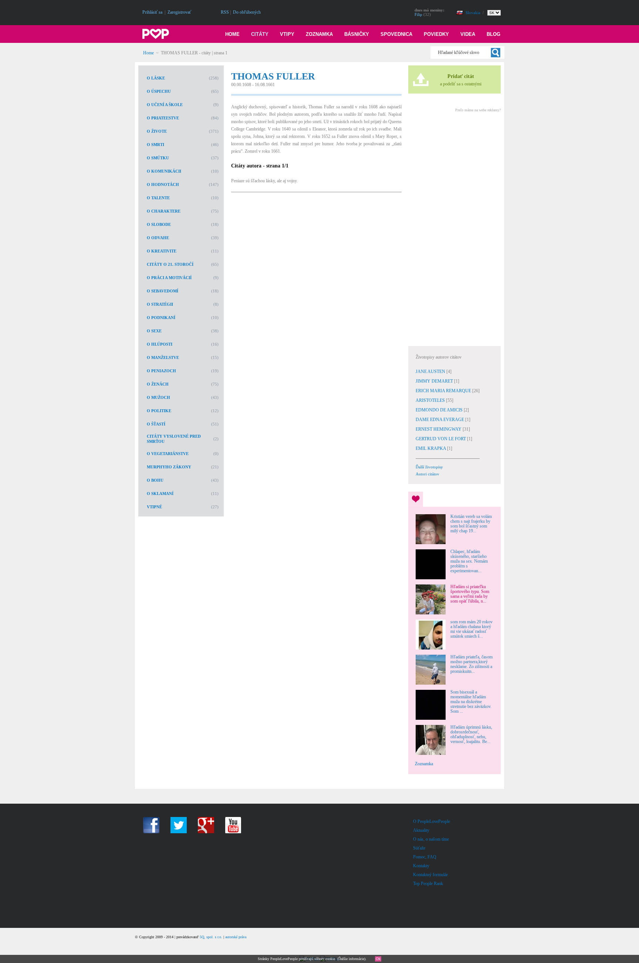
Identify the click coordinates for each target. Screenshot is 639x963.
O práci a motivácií (169, 277)
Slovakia (473, 12)
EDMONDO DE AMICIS (440, 410)
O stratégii (160, 304)
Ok (378, 959)
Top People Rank (428, 883)
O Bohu (155, 480)
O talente (158, 198)
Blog (493, 34)
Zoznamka (319, 34)
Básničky (356, 34)
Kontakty (421, 865)
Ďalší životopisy (429, 467)
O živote (157, 131)
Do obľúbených (247, 12)
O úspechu (159, 91)
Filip (418, 14)
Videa (467, 34)
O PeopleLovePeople (431, 821)
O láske (156, 78)
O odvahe (158, 237)
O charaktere (163, 211)
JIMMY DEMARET (435, 381)
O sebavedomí (162, 291)
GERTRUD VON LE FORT (441, 438)
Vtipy (287, 34)
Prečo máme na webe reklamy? (478, 110)
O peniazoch (161, 371)
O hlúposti (159, 344)
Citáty (259, 34)
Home (232, 34)
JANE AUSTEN (431, 371)
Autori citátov (427, 474)
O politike (159, 410)
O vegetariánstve (168, 453)
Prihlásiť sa (152, 12)
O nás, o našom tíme (431, 839)
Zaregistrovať (179, 12)
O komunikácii (164, 171)
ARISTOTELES (431, 400)
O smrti (155, 144)
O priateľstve (163, 118)
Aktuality (421, 830)
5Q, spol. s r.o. (211, 937)
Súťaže (419, 848)
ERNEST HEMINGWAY (439, 429)
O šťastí (156, 424)
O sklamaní (160, 493)
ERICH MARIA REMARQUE (444, 390)
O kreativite (161, 251)
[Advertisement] (454, 228)
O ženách (158, 384)
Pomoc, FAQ (424, 856)
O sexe (154, 331)
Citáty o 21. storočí (170, 264)
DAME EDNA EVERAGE (440, 419)
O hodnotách (163, 184)
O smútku (158, 158)
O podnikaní (161, 317)
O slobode (159, 224)
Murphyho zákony (169, 467)
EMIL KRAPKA (431, 448)
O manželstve (163, 357)
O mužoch (158, 397)
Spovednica (396, 34)
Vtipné (154, 507)
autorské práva (235, 937)
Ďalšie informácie (351, 959)
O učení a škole (165, 104)
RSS (225, 12)
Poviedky (436, 34)
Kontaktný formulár (430, 874)
